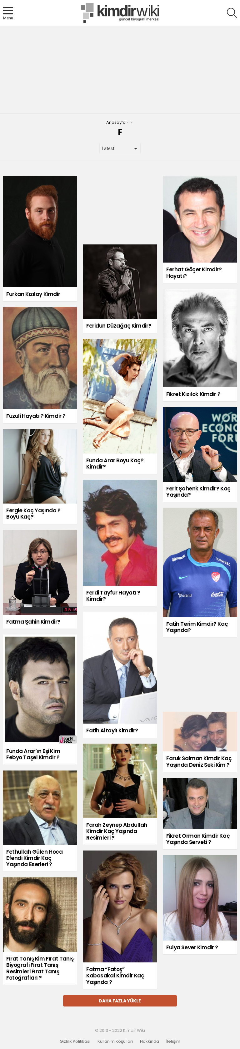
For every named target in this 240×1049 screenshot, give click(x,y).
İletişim (173, 1041)
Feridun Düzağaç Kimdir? (118, 325)
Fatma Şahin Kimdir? (33, 621)
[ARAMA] (232, 13)
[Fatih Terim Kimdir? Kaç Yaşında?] (200, 562)
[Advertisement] (120, 69)
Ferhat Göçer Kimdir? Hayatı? (194, 272)
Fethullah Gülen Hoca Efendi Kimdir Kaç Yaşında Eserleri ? (34, 858)
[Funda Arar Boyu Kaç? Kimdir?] (120, 396)
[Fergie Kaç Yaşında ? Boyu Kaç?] (40, 466)
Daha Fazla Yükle (120, 1001)
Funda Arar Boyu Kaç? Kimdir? (115, 463)
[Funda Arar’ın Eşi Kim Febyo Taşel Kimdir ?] (40, 689)
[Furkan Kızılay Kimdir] (40, 231)
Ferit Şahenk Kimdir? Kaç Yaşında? (198, 492)
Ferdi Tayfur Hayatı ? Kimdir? (113, 596)
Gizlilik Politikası (75, 1041)
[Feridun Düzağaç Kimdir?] (120, 281)
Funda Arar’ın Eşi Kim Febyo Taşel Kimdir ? (33, 754)
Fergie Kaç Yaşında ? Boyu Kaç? (33, 513)
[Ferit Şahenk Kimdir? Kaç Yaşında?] (200, 444)
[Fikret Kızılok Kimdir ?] (200, 338)
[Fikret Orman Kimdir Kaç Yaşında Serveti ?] (200, 803)
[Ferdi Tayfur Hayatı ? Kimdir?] (120, 533)
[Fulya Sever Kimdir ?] (200, 898)
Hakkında (149, 1041)
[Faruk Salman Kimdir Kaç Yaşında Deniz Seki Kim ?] (200, 731)
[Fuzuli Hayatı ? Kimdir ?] (40, 358)
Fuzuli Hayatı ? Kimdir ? (36, 416)
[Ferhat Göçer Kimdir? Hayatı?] (200, 219)
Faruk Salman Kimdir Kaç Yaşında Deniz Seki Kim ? (199, 761)
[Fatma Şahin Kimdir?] (40, 572)
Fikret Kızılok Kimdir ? (193, 394)
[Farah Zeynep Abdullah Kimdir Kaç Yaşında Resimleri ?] (120, 781)
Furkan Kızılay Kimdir (33, 294)
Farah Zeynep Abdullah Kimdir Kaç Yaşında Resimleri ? (116, 831)
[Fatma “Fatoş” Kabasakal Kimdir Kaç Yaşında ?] (120, 906)
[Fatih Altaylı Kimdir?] (120, 668)
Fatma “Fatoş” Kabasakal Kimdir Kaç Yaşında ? (115, 976)
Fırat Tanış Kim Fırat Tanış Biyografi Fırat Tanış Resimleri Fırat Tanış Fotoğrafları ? (40, 968)
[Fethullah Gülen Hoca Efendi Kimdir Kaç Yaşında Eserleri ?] (40, 807)
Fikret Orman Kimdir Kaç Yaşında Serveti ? (198, 839)
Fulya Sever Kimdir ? (192, 947)
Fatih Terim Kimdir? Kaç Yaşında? (197, 627)
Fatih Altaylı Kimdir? (112, 730)
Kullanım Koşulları (115, 1041)
